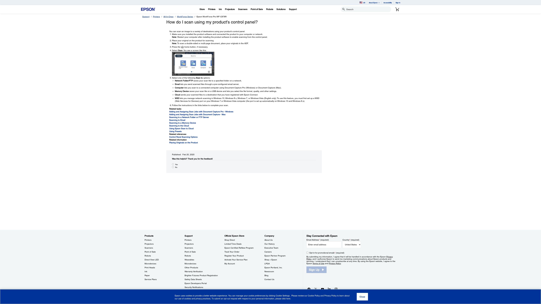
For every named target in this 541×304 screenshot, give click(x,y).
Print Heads (150, 267)
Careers (268, 252)
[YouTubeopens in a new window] (322, 288)
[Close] (362, 296)
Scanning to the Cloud (179, 126)
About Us (268, 240)
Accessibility (387, 3)
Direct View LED (152, 260)
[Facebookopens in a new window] (308, 288)
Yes (176, 165)
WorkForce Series (185, 16)
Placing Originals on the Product (183, 142)
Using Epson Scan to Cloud (181, 128)
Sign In (398, 3)
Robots (148, 256)
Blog (266, 275)
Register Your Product (234, 256)
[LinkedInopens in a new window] (329, 288)
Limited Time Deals (232, 244)
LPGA (267, 263)
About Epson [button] (373, 3)
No (176, 167)
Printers (156, 16)
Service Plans (151, 279)
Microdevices (150, 263)
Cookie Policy (314, 295)
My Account (229, 263)
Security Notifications (194, 287)
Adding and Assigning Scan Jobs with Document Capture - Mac (197, 114)
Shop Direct (229, 240)
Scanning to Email (177, 120)
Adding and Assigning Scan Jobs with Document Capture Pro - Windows (201, 111)
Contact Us (269, 279)
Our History (269, 244)
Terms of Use (318, 263)
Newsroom (269, 271)
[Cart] (397, 9)
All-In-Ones (168, 16)
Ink (146, 271)
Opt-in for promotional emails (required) (326, 253)
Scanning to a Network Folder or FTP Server (189, 117)
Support (145, 16)
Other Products (191, 267)
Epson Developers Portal (196, 283)
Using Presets (175, 131)
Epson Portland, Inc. (273, 267)
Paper (147, 275)
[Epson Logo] (148, 9)
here (288, 298)
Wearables (189, 260)
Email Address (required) (317, 240)
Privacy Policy (335, 263)
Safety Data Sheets (193, 279)
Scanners (149, 248)
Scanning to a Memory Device (182, 123)
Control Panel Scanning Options (183, 137)
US (364, 3)
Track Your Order (231, 252)
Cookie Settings (283, 295)
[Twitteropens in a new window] (315, 288)
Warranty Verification (194, 271)
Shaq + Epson (270, 260)
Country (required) (350, 240)
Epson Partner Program (275, 256)
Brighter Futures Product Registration (201, 275)
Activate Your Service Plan (236, 260)
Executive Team (271, 248)
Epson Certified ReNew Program (239, 248)
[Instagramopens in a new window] (336, 288)
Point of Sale (150, 252)
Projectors (149, 244)
